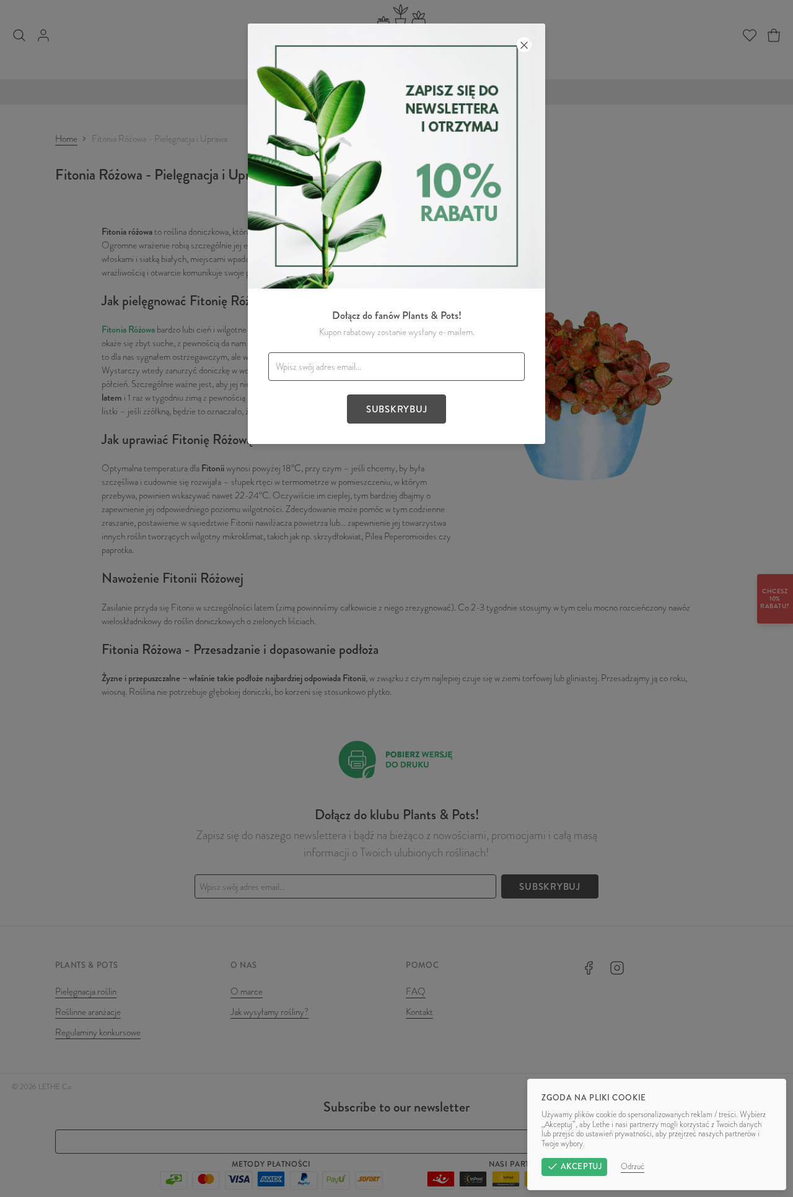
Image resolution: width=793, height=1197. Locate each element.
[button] (396, 598)
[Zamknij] (524, 44)
